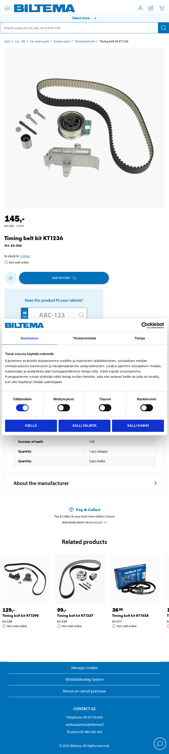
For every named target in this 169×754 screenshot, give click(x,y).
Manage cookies (84, 667)
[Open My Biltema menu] (140, 8)
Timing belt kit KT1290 (20, 615)
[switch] (63, 407)
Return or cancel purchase (84, 691)
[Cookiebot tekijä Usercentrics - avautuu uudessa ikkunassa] (144, 325)
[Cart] (161, 8)
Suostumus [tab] (29, 338)
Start (7, 41)
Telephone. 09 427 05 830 (84, 717)
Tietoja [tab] (139, 338)
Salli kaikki (138, 425)
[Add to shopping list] (10, 278)
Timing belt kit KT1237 (75, 615)
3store (25, 256)
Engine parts (62, 41)
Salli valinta (84, 425)
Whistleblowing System (84, 679)
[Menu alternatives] (7, 8)
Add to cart (61, 278)
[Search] (163, 27)
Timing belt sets (85, 41)
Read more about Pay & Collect (82, 522)
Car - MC (20, 41)
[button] (84, 17)
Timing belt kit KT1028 (130, 615)
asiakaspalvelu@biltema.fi (85, 724)
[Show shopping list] (151, 8)
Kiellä (31, 425)
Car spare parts (40, 41)
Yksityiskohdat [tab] (84, 338)
